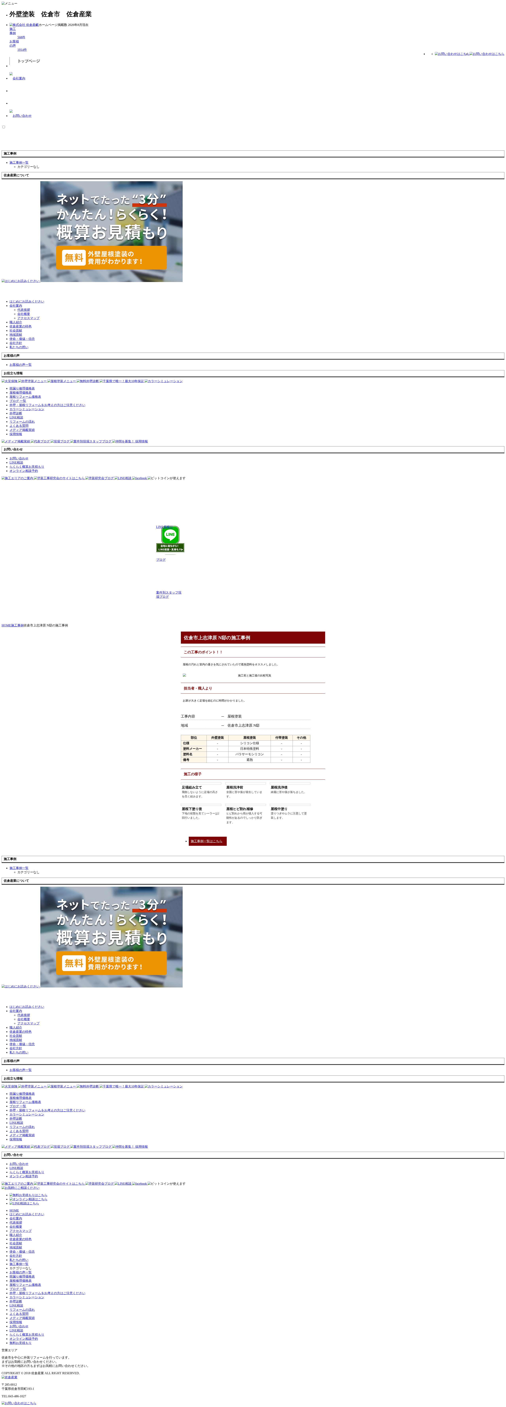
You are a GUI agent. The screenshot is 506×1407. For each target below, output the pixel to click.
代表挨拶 (23, 309)
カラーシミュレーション (26, 1297)
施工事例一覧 (18, 1264)
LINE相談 (16, 1305)
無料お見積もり (20, 1343)
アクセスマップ (28, 318)
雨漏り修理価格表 (22, 1276)
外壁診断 (15, 1301)
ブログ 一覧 (17, 1289)
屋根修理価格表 (20, 1280)
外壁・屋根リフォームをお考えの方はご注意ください (47, 1293)
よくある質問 (18, 1314)
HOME (14, 1210)
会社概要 (23, 314)
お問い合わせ (18, 1326)
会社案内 (15, 305)
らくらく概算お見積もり (26, 1334)
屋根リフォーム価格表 (25, 1284)
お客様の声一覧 (20, 1272)
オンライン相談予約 (23, 1338)
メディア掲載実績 (22, 1318)
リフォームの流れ (22, 1309)
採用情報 (15, 1322)
